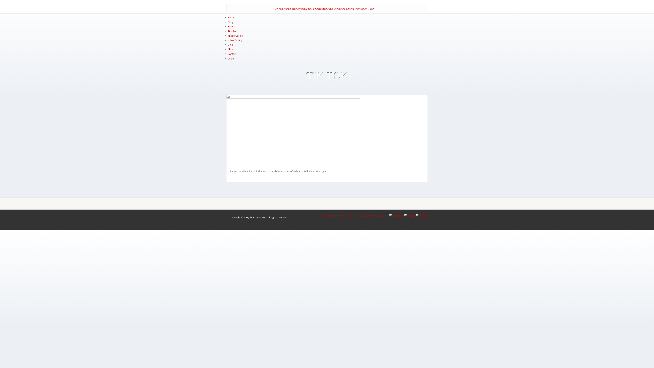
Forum (231, 26)
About (231, 49)
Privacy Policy (344, 215)
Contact (232, 54)
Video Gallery (235, 40)
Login (231, 58)
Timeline (232, 31)
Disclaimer (329, 215)
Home (231, 17)
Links (230, 44)
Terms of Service (364, 215)
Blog (230, 22)
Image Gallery (235, 35)
